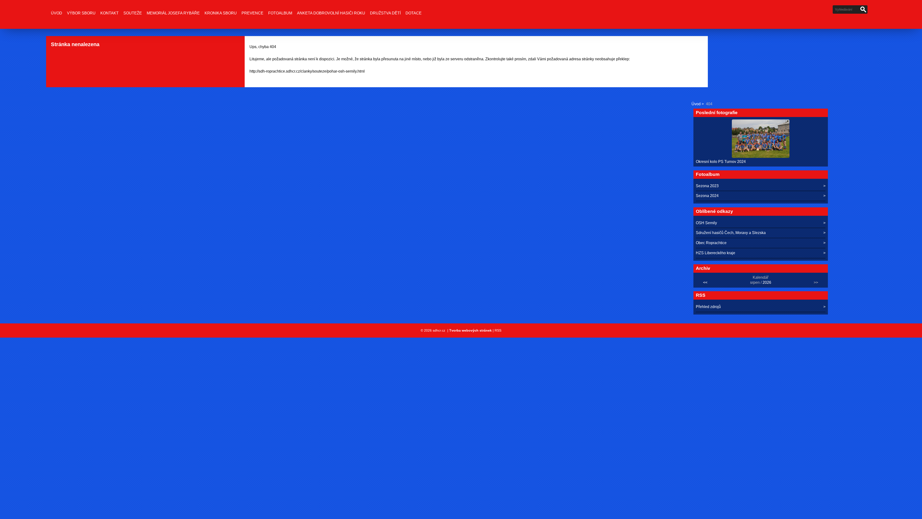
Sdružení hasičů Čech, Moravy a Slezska (731, 233)
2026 (767, 282)
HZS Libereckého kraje (715, 253)
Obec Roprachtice (711, 243)
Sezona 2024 (707, 196)
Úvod (56, 13)
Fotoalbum (280, 13)
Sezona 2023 (707, 186)
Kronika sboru (221, 13)
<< (705, 282)
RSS (498, 330)
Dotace (414, 13)
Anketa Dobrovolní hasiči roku (331, 13)
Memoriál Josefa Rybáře (173, 13)
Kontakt (109, 13)
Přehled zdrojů (708, 307)
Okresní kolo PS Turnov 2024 (721, 162)
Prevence (252, 13)
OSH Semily (706, 223)
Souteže (132, 13)
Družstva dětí (385, 13)
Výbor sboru (81, 13)
